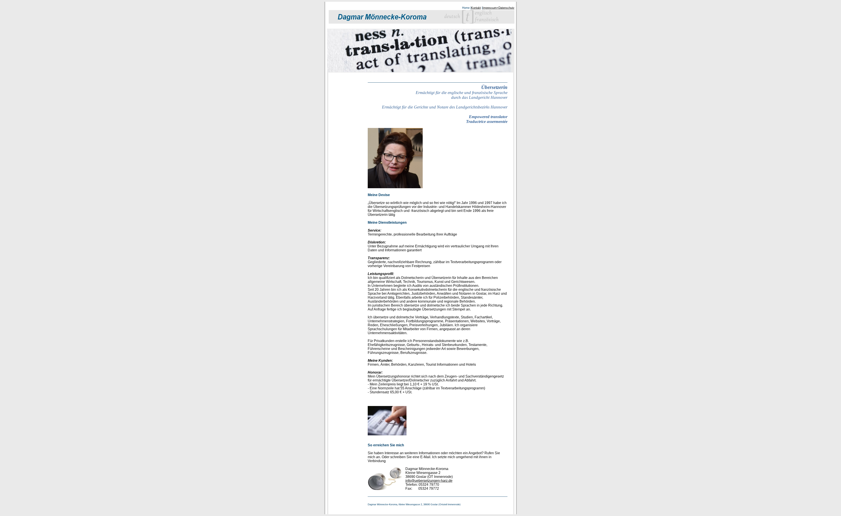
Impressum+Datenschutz (498, 7)
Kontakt (476, 7)
